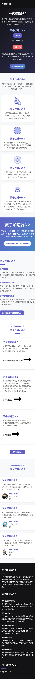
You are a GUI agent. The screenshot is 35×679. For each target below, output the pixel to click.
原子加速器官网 (17, 66)
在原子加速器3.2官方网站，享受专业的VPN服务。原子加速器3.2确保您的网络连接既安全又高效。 (17, 655)
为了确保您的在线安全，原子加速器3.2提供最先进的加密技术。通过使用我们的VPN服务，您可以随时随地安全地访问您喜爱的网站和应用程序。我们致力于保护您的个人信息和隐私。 (17, 582)
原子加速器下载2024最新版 (11, 313)
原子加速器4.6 (8, 400)
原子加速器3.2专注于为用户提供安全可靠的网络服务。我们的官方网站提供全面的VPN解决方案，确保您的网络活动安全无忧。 (17, 618)
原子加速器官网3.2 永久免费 (13, 360)
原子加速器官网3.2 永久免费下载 (17, 243)
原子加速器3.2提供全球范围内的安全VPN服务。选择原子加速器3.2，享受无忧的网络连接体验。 (17, 643)
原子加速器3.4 (17, 452)
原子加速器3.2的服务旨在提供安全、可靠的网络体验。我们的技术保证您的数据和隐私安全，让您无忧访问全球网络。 (17, 631)
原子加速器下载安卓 (8, 601)
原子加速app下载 (7, 625)
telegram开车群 (5, 672)
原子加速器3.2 (9, 570)
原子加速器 (7, 435)
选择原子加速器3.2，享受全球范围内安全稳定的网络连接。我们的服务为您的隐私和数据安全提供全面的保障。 (17, 606)
